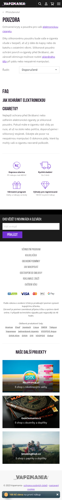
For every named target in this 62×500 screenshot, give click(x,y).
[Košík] (52, 4)
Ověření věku (31, 284)
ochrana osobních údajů (35, 485)
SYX (31, 335)
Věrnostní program (31, 249)
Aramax (9, 327)
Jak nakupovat (31, 267)
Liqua (36, 327)
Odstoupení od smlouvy (31, 273)
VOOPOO (40, 335)
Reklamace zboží (31, 278)
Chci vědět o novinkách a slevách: (22, 219)
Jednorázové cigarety (28, 331)
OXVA (24, 335)
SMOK (44, 327)
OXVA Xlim (14, 335)
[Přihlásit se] (46, 4)
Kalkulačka (31, 255)
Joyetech (26, 327)
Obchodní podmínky (31, 261)
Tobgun (53, 327)
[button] (40, 4)
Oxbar (50, 335)
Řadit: (6, 70)
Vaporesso (11, 331)
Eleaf (17, 327)
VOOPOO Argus (48, 331)
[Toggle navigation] (58, 4)
